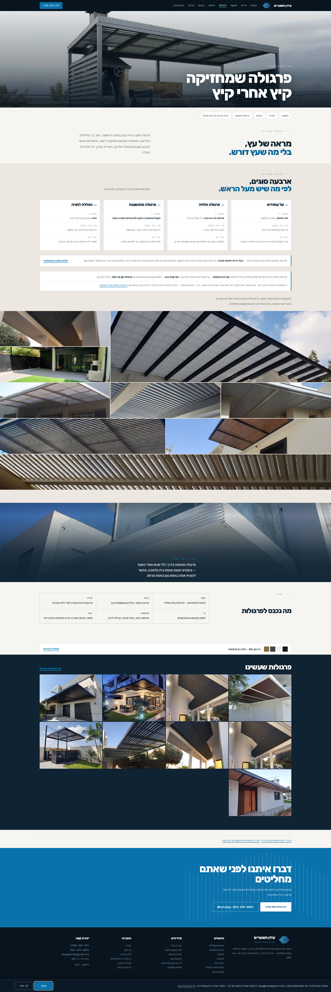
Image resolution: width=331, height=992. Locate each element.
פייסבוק (85, 964)
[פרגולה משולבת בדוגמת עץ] (197, 697)
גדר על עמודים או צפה (171, 963)
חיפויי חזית (219, 963)
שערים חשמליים (216, 945)
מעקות (233, 5)
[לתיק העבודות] (221, 346)
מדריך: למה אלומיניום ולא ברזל (276, 840)
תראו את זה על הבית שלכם (215, 115)
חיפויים (212, 5)
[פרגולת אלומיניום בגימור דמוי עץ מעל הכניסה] (260, 792)
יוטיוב (77, 964)
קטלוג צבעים (218, 971)
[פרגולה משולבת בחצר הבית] (197, 745)
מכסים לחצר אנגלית (214, 967)
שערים (254, 5)
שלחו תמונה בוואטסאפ (56, 260)
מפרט (272, 115)
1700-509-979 (51, 5)
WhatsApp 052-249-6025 (235, 907)
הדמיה (191, 5)
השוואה (285, 115)
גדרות (244, 5)
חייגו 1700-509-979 (275, 906)
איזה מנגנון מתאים (173, 950)
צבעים (201, 5)
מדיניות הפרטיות (186, 986)
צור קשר (127, 950)
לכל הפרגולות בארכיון (50, 668)
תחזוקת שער (176, 958)
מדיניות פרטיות (124, 967)
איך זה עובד (176, 945)
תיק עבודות (178, 5)
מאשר (43, 986)
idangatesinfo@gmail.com (75, 954)
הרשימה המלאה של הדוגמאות (113, 285)
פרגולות (222, 5)
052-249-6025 (79, 950)
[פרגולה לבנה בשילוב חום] (260, 697)
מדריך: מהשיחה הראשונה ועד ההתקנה (241, 840)
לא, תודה (23, 986)
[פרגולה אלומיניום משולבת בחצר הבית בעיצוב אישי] (260, 745)
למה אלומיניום (175, 954)
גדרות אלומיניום (216, 950)
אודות (128, 945)
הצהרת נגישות (124, 963)
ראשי (289, 66)
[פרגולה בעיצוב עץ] (134, 697)
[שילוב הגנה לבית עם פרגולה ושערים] (71, 697)
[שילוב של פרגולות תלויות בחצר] (134, 745)
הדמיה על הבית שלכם (121, 958)
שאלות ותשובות (174, 967)
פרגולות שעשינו (242, 115)
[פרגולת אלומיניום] (71, 745)
